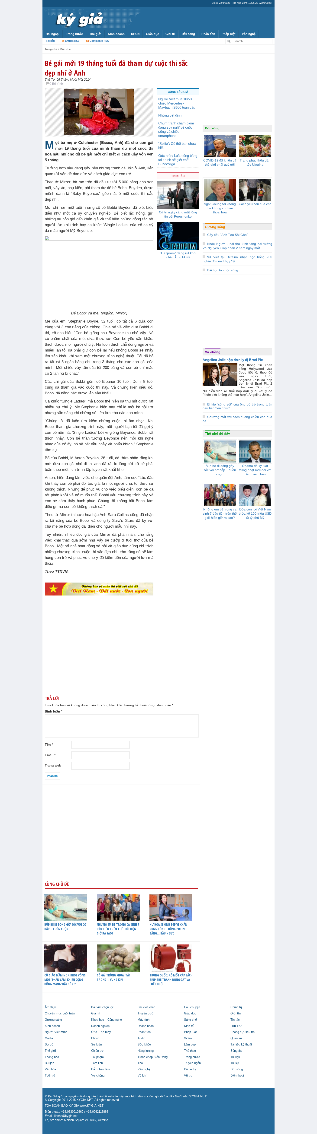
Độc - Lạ (65, 49)
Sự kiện (96, 1044)
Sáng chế (190, 1019)
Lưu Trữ (236, 1026)
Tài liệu (50, 40)
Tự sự (234, 1063)
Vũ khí (142, 1075)
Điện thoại (237, 1075)
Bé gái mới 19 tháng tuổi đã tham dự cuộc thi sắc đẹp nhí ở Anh (116, 68)
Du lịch (49, 1063)
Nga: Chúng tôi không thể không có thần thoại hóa (220, 208)
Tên (49, 744)
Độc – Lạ (190, 1069)
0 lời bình (56, 84)
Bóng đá (236, 1050)
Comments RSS (99, 40)
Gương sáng (215, 227)
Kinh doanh (116, 34)
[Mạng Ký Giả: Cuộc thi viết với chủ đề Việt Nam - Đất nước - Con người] (99, 588)
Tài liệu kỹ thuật (241, 1044)
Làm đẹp (190, 1044)
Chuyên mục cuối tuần (60, 1013)
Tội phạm (97, 1057)
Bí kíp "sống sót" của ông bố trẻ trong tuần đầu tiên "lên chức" (237, 406)
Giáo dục (152, 34)
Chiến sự (97, 1050)
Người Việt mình (56, 1032)
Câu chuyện (192, 1007)
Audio (141, 1038)
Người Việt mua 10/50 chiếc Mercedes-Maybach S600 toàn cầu (176, 103)
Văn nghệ (249, 34)
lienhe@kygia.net (66, 1116)
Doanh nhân (146, 1026)
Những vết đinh (169, 115)
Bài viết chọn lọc (102, 1007)
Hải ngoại (52, 34)
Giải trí (170, 34)
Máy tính (143, 1019)
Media (49, 1038)
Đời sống (188, 34)
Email (50, 755)
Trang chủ (51, 49)
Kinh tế (189, 1026)
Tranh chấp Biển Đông (153, 1057)
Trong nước (74, 34)
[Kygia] (79, 18)
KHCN (135, 34)
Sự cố (49, 1044)
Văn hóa (50, 1069)
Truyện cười (146, 1013)
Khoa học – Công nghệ (106, 1019)
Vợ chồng (212, 352)
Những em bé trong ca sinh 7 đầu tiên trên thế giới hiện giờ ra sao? (118, 928)
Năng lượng (146, 1050)
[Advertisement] (99, 650)
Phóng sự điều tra (242, 1032)
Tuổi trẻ (50, 1075)
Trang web (53, 765)
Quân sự (236, 1038)
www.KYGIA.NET (92, 1105)
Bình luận (53, 711)
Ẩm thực (51, 1007)
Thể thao (190, 1050)
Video (188, 1038)
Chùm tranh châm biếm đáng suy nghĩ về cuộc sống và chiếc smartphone (176, 129)
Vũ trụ (188, 1075)
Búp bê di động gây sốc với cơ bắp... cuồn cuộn (220, 470)
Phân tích (208, 34)
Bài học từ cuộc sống (222, 270)
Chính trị (236, 1007)
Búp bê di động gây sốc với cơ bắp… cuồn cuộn (65, 926)
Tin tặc (235, 1019)
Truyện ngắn (192, 1063)
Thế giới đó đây (217, 433)
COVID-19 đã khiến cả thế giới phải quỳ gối (219, 162)
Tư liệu (235, 1057)
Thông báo (52, 1057)
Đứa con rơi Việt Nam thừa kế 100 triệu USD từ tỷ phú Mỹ (255, 513)
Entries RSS (72, 40)
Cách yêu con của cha (255, 204)
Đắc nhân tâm (100, 1069)
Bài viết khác (146, 1007)
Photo (95, 1038)
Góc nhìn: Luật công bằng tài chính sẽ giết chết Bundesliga (177, 160)
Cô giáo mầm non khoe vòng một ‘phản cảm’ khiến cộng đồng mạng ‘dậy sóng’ (65, 979)
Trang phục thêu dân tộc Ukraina (255, 162)
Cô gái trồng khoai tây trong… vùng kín (113, 977)
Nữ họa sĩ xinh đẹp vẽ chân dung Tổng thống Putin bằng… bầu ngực (168, 928)
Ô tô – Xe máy (101, 1032)
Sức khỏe (144, 1044)
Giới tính (236, 1013)
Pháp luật (228, 34)
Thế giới (95, 34)
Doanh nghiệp (100, 1026)
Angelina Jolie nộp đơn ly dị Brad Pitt (233, 360)
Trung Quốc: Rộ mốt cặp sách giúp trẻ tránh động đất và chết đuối (170, 979)
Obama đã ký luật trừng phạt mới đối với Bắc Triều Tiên (255, 470)
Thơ (140, 1063)
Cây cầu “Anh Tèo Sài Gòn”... (229, 235)
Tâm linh (97, 1063)
